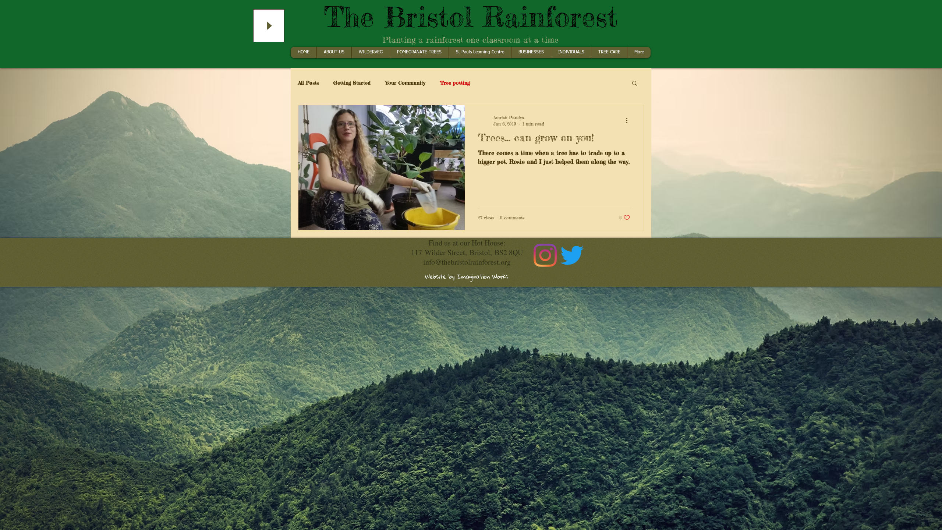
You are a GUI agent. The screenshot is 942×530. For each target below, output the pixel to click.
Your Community (405, 83)
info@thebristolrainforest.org (467, 262)
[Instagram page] (545, 255)
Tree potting (455, 83)
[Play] (269, 26)
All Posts (308, 83)
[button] (634, 84)
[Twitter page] (572, 255)
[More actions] (629, 120)
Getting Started (352, 83)
